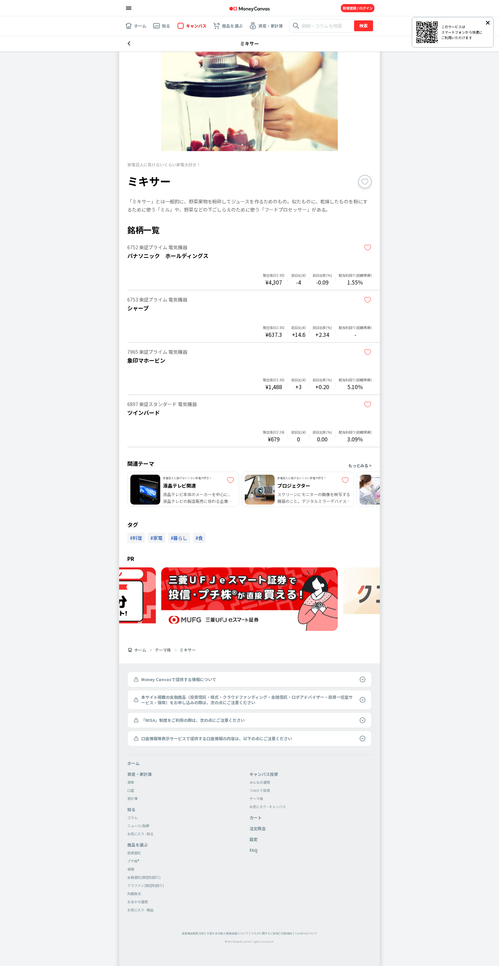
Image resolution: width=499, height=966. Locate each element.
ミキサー (188, 650)
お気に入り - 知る (140, 833)
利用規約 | (287, 933)
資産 (130, 782)
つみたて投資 (260, 790)
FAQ (254, 850)
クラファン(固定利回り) (145, 885)
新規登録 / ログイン (358, 8)
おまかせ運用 (137, 901)
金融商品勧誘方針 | (194, 933)
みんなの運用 (260, 782)
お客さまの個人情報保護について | (228, 933)
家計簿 (132, 798)
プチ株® (133, 860)
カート (256, 817)
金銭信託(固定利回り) (144, 877)
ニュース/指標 (138, 825)
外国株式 (134, 893)
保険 (130, 869)
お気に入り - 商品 (140, 909)
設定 (254, 839)
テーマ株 (163, 650)
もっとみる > (360, 465)
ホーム (140, 650)
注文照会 (258, 828)
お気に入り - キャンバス (268, 806)
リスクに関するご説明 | (265, 933)
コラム (132, 817)
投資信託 (134, 852)
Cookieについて (306, 933)
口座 (130, 790)
